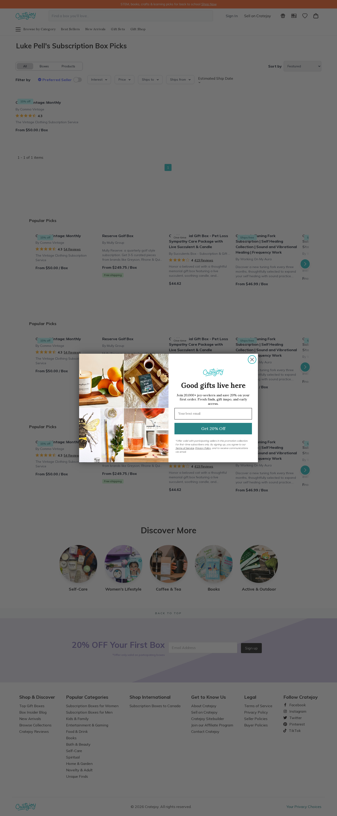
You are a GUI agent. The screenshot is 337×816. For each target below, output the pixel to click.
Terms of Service (184, 448)
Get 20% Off (213, 428)
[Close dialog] (252, 360)
